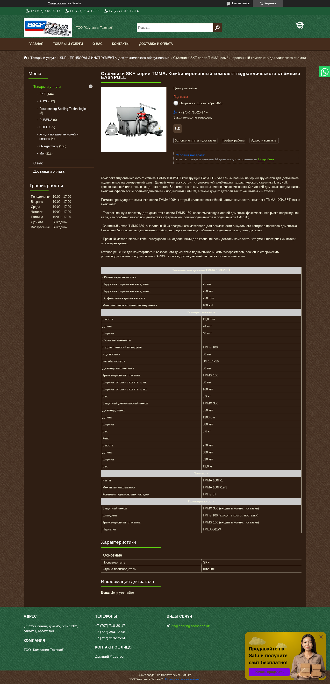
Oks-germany (48, 146)
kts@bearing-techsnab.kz (190, 626)
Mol (41, 153)
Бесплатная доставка (177, 128)
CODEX (44, 127)
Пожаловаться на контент (183, 679)
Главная (36, 44)
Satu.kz (186, 675)
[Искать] (217, 27)
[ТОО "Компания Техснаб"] (48, 27)
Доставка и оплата (156, 44)
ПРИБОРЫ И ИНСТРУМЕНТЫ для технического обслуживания (120, 58)
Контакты (120, 44)
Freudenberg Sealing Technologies (63, 109)
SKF (63, 58)
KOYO (44, 101)
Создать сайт (57, 3)
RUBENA (45, 120)
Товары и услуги (68, 44)
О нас (97, 44)
